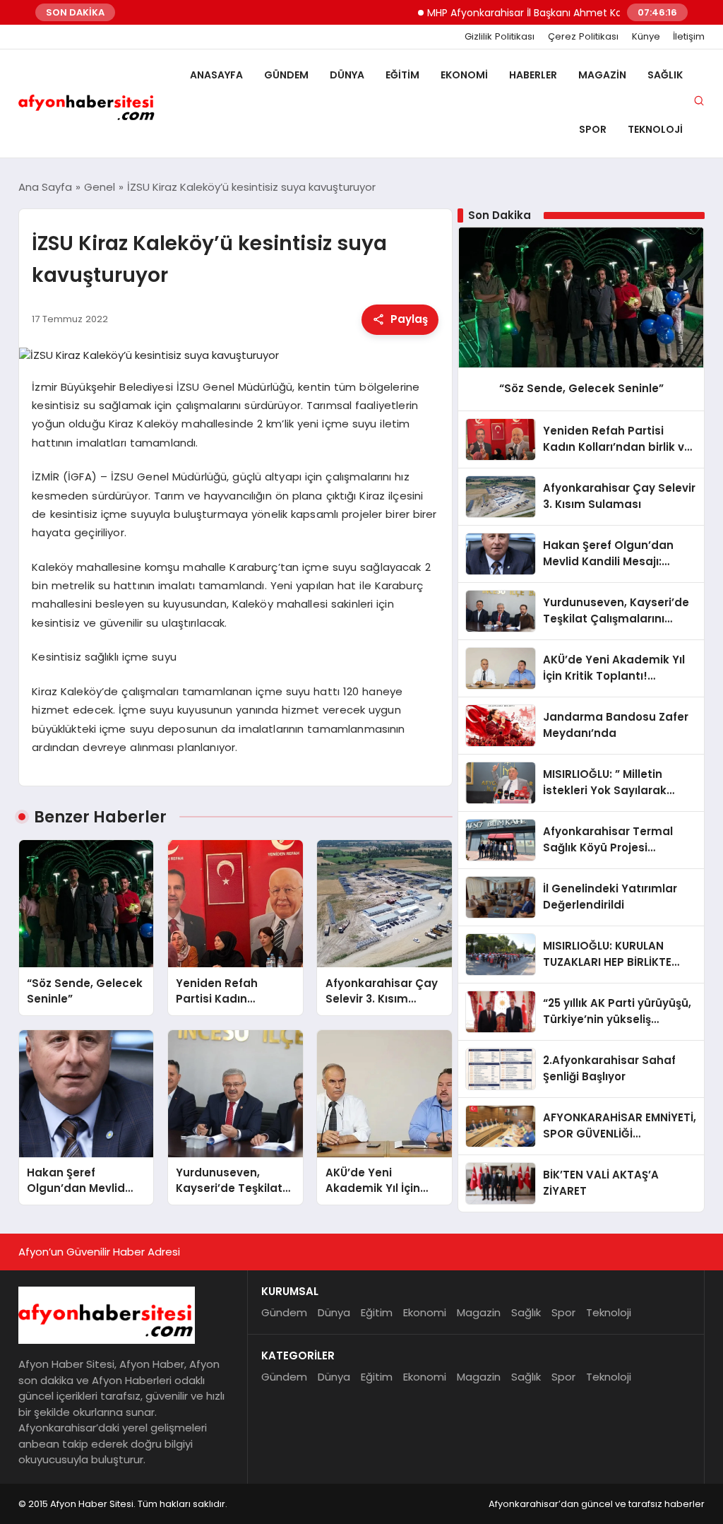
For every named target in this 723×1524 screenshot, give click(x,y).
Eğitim (402, 75)
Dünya (347, 75)
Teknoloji (655, 129)
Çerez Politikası (583, 36)
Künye (646, 36)
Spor (593, 129)
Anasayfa (216, 75)
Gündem (286, 75)
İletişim (689, 36)
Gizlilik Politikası (499, 36)
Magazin (602, 75)
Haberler (533, 75)
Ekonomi (464, 75)
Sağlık (665, 75)
